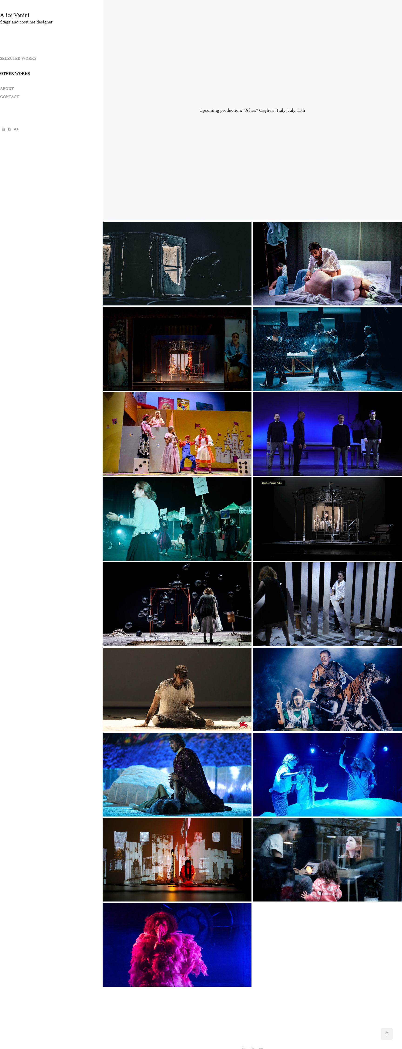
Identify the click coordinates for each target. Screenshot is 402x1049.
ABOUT (7, 88)
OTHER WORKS (15, 73)
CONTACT (9, 97)
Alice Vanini (15, 15)
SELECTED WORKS (18, 58)
